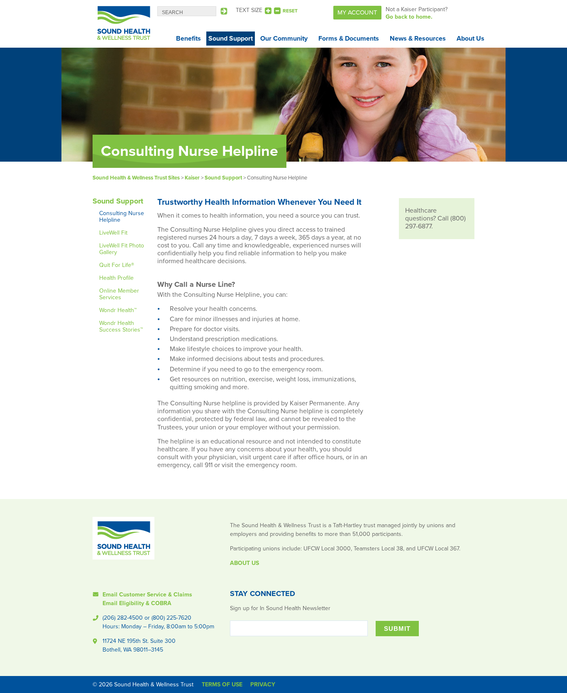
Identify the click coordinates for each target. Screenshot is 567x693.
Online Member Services (119, 294)
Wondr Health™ (118, 310)
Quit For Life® (116, 265)
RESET (290, 11)
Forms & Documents (348, 38)
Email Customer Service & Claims (147, 594)
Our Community (284, 38)
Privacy (262, 684)
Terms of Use (222, 684)
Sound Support (230, 38)
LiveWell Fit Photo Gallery (121, 249)
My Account (357, 12)
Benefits (188, 38)
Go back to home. (409, 16)
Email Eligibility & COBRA (137, 603)
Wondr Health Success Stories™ (121, 326)
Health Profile (116, 277)
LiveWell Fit (113, 232)
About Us (470, 38)
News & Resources (418, 38)
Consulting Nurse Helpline (121, 216)
